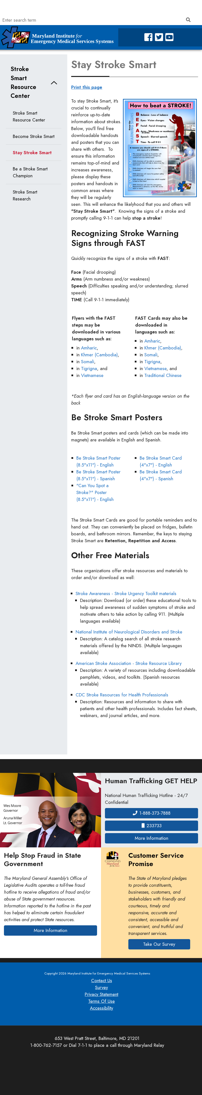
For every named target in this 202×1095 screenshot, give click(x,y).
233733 (154, 825)
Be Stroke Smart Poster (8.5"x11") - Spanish (98, 475)
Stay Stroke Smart (32, 152)
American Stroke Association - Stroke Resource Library (129, 663)
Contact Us (101, 980)
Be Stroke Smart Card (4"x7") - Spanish (161, 475)
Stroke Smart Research (25, 195)
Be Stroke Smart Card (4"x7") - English (161, 461)
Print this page (86, 87)
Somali (87, 361)
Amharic (89, 348)
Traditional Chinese (163, 375)
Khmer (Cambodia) (99, 354)
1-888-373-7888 (154, 813)
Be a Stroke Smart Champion (30, 172)
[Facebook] (148, 37)
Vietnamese (92, 375)
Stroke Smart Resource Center (23, 82)
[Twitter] (159, 37)
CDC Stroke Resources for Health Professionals (122, 694)
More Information (166, 838)
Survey (101, 987)
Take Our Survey (159, 944)
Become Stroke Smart (33, 136)
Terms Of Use (101, 1001)
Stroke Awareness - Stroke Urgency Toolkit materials (126, 593)
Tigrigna (89, 368)
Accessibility (101, 1008)
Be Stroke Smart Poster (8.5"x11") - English (98, 461)
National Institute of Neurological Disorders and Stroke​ (129, 632)
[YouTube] (169, 37)
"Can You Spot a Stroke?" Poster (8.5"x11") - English (95, 492)
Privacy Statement (101, 994)
